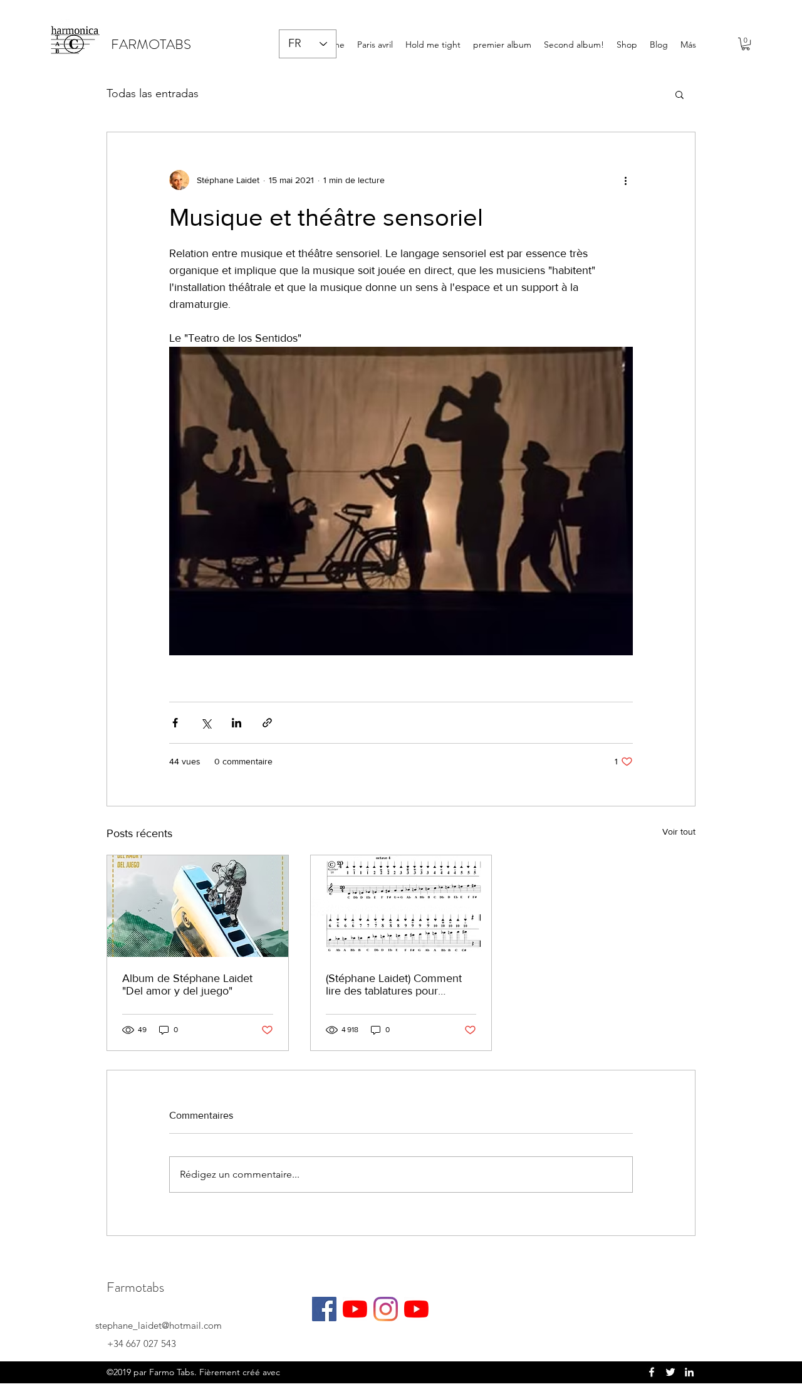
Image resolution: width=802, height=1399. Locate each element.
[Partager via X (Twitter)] (206, 723)
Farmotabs (135, 1287)
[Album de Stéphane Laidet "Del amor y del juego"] (197, 906)
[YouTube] (355, 1309)
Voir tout (678, 831)
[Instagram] (385, 1309)
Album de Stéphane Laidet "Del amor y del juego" (187, 984)
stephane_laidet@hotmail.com (158, 1325)
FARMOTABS (151, 44)
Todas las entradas (153, 93)
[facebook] (651, 1372)
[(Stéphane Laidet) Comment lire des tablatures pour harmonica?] (401, 906)
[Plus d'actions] (625, 179)
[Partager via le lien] (267, 723)
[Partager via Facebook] (175, 723)
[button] (745, 44)
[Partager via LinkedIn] (236, 723)
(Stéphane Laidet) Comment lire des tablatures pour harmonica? (394, 984)
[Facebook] (324, 1309)
